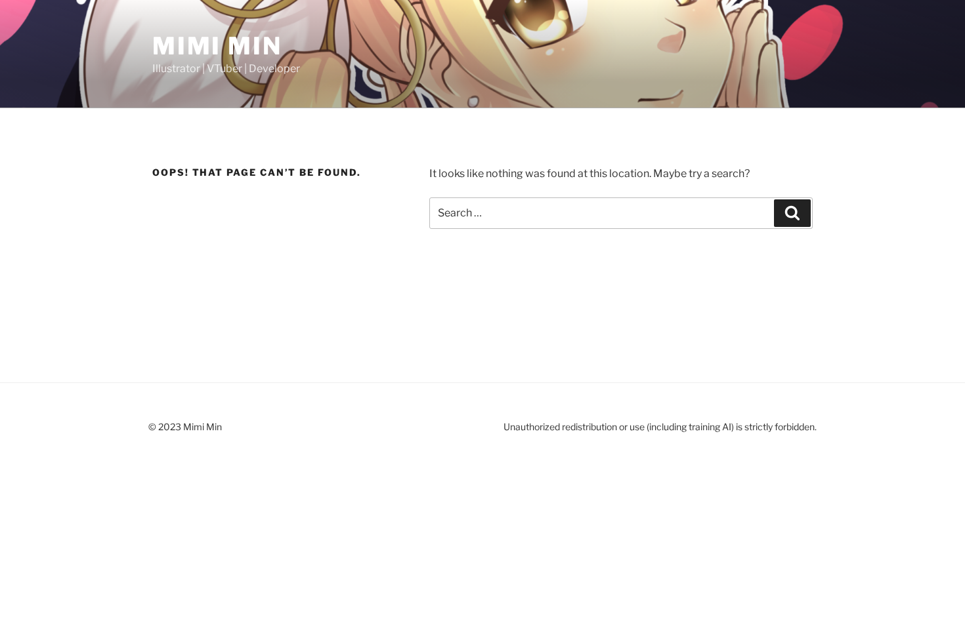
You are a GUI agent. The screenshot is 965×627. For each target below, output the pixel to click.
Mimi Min (217, 45)
